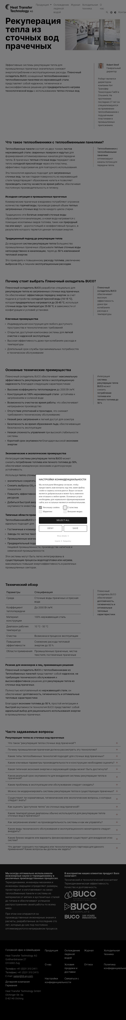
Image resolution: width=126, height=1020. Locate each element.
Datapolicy (67, 541)
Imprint (57, 541)
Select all (63, 520)
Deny (50, 528)
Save (75, 528)
